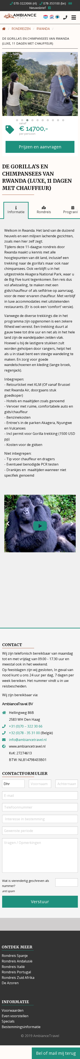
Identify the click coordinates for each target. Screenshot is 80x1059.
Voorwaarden (12, 1010)
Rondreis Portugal (16, 972)
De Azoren (10, 983)
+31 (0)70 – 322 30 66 (25, 726)
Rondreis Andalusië (17, 961)
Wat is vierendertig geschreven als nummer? (25, 886)
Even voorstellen (15, 1016)
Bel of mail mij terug (56, 1053)
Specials (8, 1021)
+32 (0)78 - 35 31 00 (24, 733)
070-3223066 (22, 3)
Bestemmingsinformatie (21, 1026)
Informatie (16, 212)
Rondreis (44, 212)
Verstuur (40, 901)
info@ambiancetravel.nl (28, 739)
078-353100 (51, 3)
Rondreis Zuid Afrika (18, 977)
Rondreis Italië (13, 966)
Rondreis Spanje (15, 955)
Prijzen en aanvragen (40, 147)
